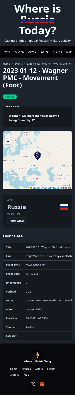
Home (7, 51)
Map (69, 51)
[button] (37, 155)
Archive (57, 51)
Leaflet (36, 187)
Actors (32, 51)
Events (44, 51)
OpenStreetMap (51, 187)
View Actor (17, 221)
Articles (19, 51)
